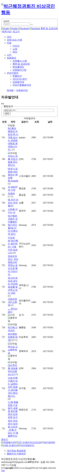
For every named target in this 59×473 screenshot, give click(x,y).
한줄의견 (17, 76)
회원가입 (6, 31)
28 (49, 442)
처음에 (11, 193)
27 (47, 442)
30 (54, 442)
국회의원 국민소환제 (12, 302)
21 (33, 442)
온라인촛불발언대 (22, 85)
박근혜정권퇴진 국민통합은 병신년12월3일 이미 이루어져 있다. (13, 225)
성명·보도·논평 (14, 40)
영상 (15, 52)
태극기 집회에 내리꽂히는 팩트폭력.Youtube (13, 174)
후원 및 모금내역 (49, 28)
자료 (9, 43)
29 (51, 442)
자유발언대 (18, 82)
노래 (15, 49)
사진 (9, 55)
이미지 (16, 46)
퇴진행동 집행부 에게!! (13, 337)
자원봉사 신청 (20, 61)
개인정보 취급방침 (16, 450)
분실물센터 (18, 67)
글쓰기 (4, 439)
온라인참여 (12, 73)
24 (40, 442)
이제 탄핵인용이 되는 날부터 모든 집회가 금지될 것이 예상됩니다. (13, 387)
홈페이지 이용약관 (16, 453)
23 (38, 442)
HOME (10, 90)
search (6, 21)
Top (3, 470)
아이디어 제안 (20, 79)
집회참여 (11, 58)
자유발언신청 (19, 70)
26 (45, 442)
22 (35, 442)
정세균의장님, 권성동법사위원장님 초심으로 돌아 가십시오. (13, 265)
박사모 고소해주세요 (13, 349)
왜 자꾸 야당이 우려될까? (13, 202)
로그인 (16, 31)
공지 (9, 37)
